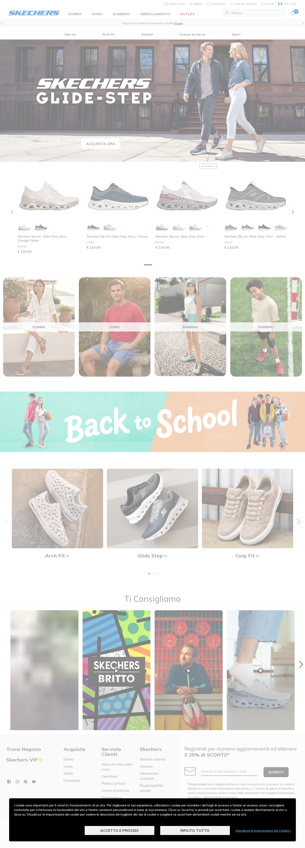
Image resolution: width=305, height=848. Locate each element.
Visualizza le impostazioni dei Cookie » (263, 830)
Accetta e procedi (119, 830)
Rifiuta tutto (195, 830)
